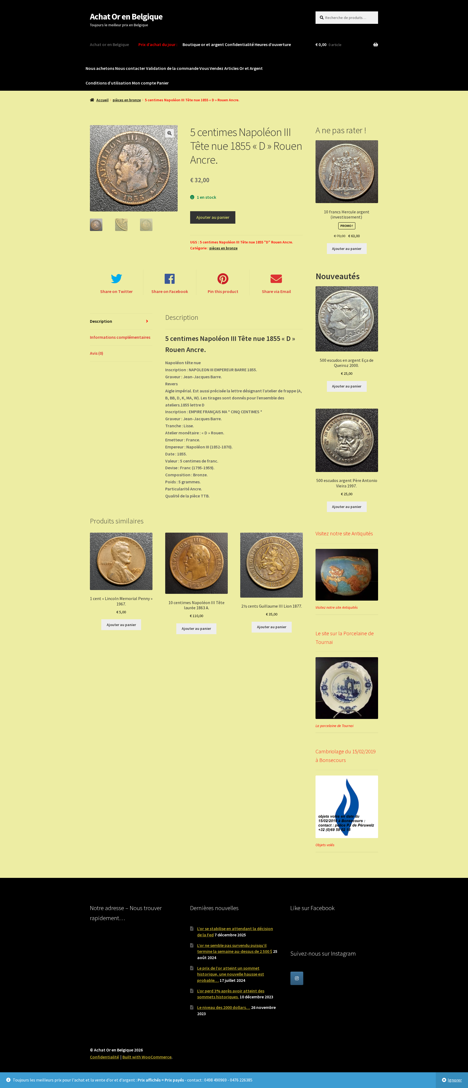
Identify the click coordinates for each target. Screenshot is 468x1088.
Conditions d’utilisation (108, 83)
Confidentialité (239, 44)
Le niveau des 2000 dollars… (223, 1007)
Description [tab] (101, 321)
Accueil (102, 99)
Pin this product (223, 291)
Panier (163, 83)
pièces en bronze (127, 99)
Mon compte (144, 83)
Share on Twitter (116, 291)
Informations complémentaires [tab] (120, 337)
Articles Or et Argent (243, 68)
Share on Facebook (169, 291)
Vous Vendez (211, 68)
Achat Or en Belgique (126, 16)
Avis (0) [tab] (96, 353)
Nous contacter (130, 68)
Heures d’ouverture (273, 44)
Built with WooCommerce (146, 1057)
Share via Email (276, 291)
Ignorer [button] (455, 1080)
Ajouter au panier (212, 217)
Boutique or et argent (203, 44)
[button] (169, 133)
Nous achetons (100, 68)
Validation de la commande (172, 68)
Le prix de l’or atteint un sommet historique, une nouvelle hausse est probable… (230, 974)
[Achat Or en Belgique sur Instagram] (296, 978)
